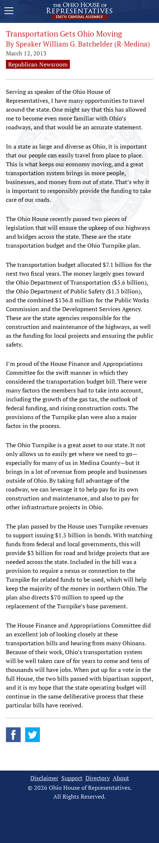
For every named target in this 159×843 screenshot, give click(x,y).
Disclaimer (44, 778)
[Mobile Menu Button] (8, 11)
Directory (97, 778)
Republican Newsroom (38, 64)
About (121, 778)
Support (71, 778)
